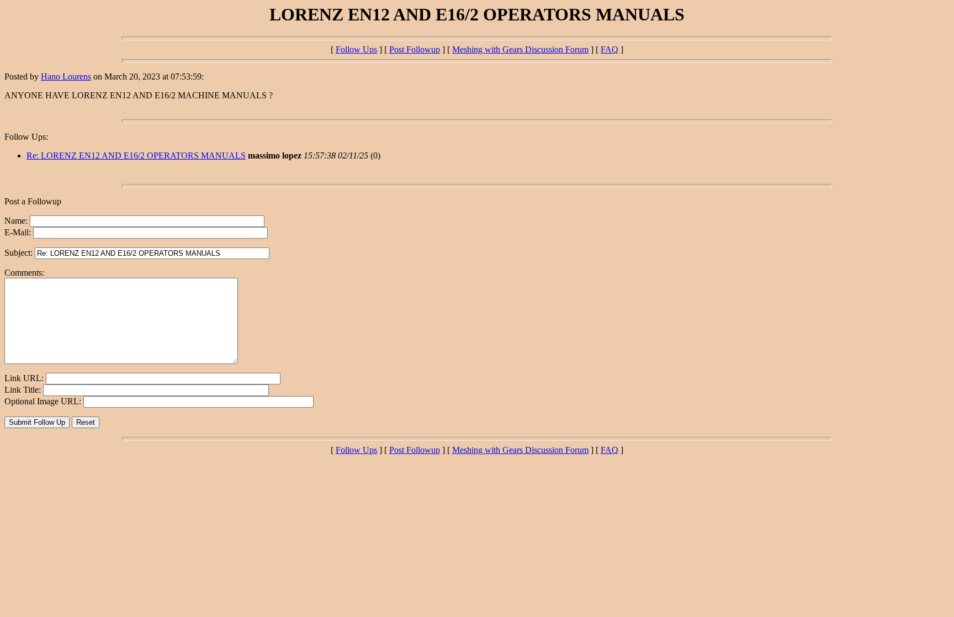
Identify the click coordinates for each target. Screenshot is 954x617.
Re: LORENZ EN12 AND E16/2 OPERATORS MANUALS (136, 155)
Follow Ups (356, 49)
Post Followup (414, 49)
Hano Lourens (66, 76)
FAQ (609, 49)
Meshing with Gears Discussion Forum (520, 49)
